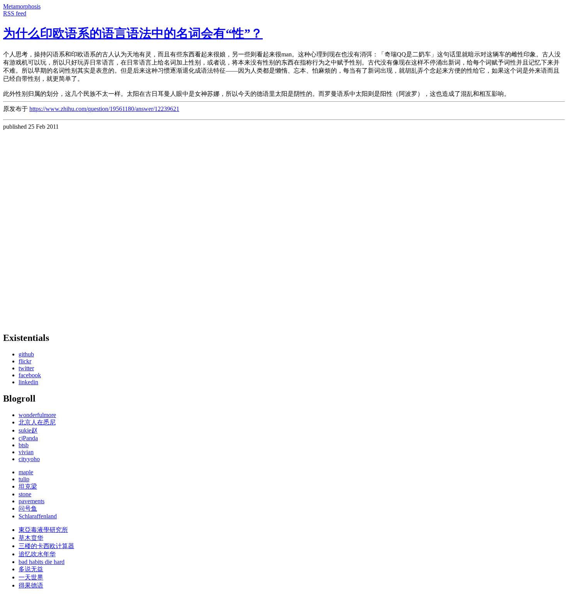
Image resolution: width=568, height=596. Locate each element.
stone (25, 494)
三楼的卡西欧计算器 (46, 546)
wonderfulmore (37, 415)
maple (26, 472)
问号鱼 (28, 508)
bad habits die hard (42, 562)
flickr (25, 361)
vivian (26, 452)
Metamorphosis (22, 6)
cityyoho (29, 459)
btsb (24, 445)
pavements (31, 501)
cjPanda (28, 438)
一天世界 (31, 577)
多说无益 (31, 569)
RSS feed (14, 13)
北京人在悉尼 (37, 422)
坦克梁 (28, 486)
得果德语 (31, 585)
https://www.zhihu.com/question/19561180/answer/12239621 (104, 109)
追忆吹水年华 (37, 554)
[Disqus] (284, 227)
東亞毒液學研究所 (43, 529)
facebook (30, 375)
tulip (24, 479)
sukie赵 (28, 430)
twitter (26, 368)
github (26, 354)
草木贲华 (31, 538)
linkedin (28, 382)
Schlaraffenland (38, 516)
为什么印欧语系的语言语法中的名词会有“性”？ (133, 33)
